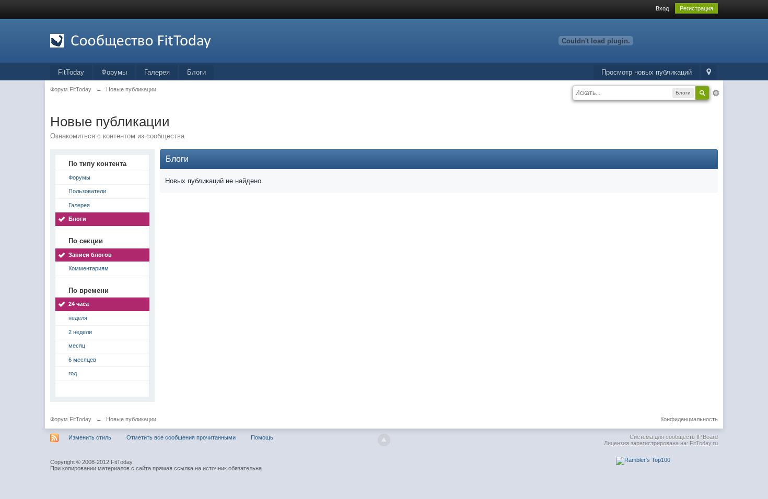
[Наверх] (384, 440)
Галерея (157, 72)
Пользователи (87, 191)
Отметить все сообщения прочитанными (181, 437)
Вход (662, 8)
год (72, 373)
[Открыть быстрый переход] (708, 72)
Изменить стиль (89, 437)
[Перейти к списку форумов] (143, 40)
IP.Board (707, 437)
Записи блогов (90, 255)
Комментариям (88, 268)
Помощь (262, 437)
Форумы (114, 72)
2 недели (80, 332)
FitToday (71, 72)
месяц (76, 345)
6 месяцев (82, 360)
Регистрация (696, 8)
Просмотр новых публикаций (646, 72)
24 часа (78, 304)
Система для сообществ (662, 437)
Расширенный (716, 93)
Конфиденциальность (689, 419)
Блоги (196, 72)
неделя (77, 318)
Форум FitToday (70, 419)
